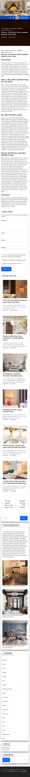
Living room (5, 697)
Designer (4, 672)
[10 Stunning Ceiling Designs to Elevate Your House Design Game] (15, 632)
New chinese (5, 709)
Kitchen (4, 693)
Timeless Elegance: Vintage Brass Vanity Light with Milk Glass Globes (14, 446)
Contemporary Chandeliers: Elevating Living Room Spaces (13, 375)
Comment (4, 220)
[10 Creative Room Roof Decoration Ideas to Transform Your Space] (15, 601)
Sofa (3, 726)
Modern (4, 705)
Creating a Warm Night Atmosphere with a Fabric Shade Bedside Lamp (14, 482)
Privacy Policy (5, 749)
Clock (3, 668)
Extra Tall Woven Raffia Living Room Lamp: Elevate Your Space (15, 301)
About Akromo (6, 747)
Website (3, 247)
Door (3, 680)
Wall (3, 738)
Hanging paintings (7, 689)
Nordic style (5, 713)
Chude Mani (4, 37)
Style (3, 730)
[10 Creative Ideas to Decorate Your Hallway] (15, 572)
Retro (3, 718)
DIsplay (4, 676)
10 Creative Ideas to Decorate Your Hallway (13, 586)
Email (3, 240)
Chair (3, 664)
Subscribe (6, 760)
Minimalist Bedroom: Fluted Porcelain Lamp (12, 411)
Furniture (4, 684)
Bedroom (4, 660)
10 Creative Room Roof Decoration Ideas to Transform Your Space (13, 616)
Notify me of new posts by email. (12, 263)
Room (3, 722)
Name (3, 233)
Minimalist (5, 701)
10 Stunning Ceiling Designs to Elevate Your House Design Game (13, 646)
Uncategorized (6, 734)
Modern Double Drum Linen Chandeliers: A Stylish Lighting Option (13, 338)
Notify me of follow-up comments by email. (14, 260)
